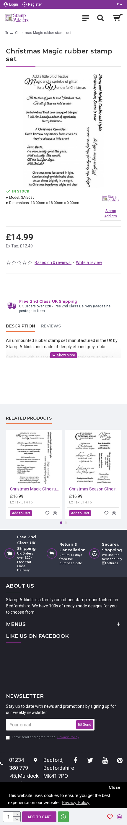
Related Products (29, 418)
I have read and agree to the (45, 737)
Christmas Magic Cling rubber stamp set (35, 489)
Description (20, 326)
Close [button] (114, 787)
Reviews (51, 326)
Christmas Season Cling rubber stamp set (94, 489)
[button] (61, 522)
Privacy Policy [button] (75, 802)
